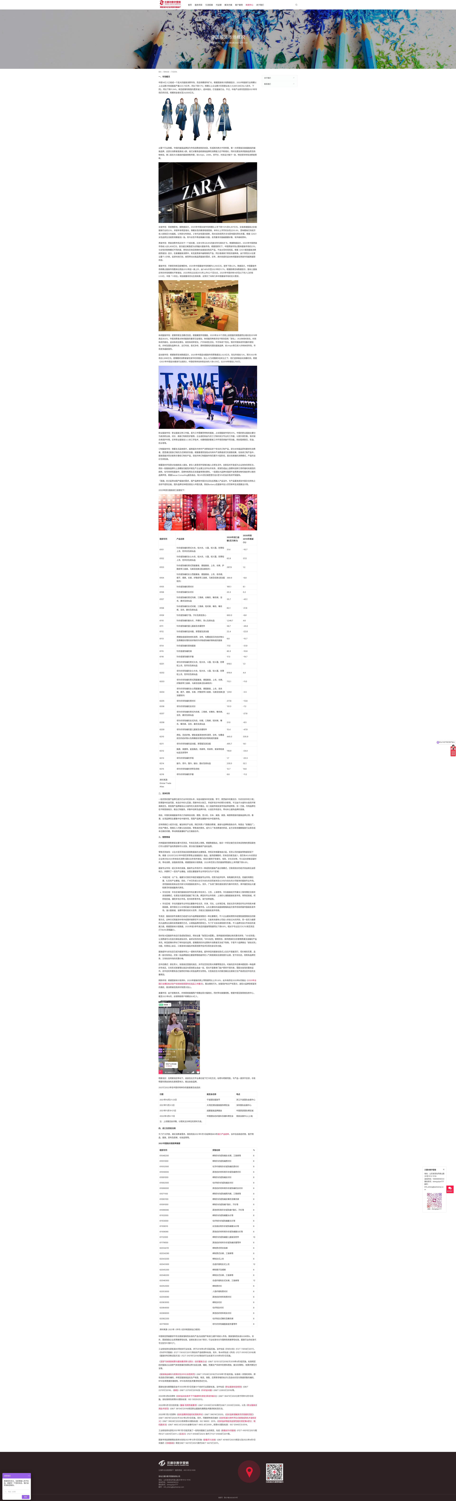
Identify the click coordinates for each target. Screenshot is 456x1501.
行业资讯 (215, 43)
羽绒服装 (170, 1443)
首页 (190, 5)
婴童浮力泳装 (209, 1439)
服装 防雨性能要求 (188, 1405)
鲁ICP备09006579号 (231, 1498)
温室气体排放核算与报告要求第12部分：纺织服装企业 (183, 1361)
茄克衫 (182, 1434)
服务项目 (198, 5)
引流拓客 (209, 5)
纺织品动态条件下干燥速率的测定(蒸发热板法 (196, 1396)
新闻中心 (249, 5)
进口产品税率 (223, 1134)
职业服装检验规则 (233, 1387)
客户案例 (239, 5)
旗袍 (176, 1390)
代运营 (219, 5)
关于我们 (260, 5)
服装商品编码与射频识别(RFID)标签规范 (177, 1374)
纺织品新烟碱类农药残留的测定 (239, 1414)
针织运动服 (206, 1390)
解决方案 (228, 5)
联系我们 (267, 84)
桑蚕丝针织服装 (228, 1430)
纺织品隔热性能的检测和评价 (190, 1414)
